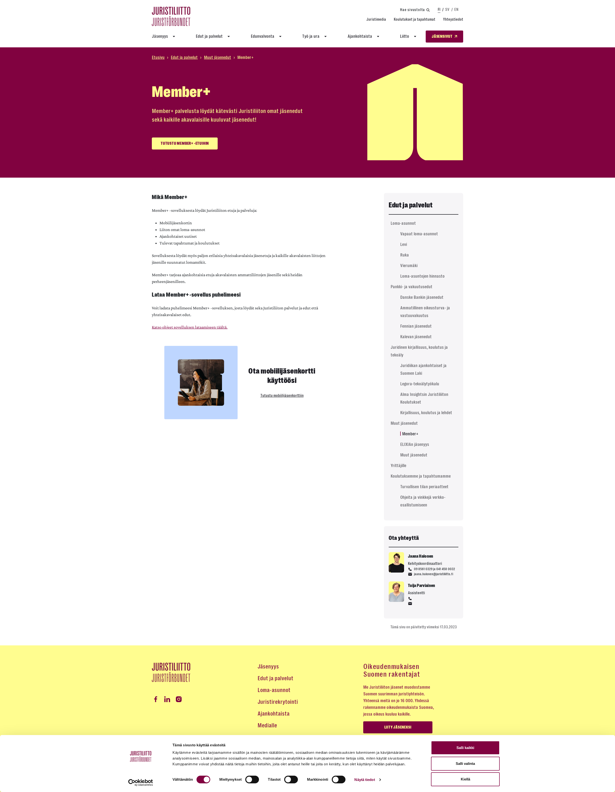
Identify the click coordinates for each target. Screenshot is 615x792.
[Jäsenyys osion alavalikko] (174, 36)
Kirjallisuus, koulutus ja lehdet (426, 412)
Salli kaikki (465, 748)
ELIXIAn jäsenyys (414, 444)
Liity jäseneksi (398, 727)
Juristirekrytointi (278, 701)
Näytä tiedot (364, 780)
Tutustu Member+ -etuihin (185, 143)
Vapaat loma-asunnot (419, 233)
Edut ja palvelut (209, 36)
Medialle (267, 725)
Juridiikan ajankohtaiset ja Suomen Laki (423, 369)
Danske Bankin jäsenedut (421, 297)
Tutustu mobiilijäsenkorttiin (282, 395)
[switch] (252, 779)
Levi (403, 244)
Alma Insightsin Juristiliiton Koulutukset (424, 398)
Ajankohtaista (360, 36)
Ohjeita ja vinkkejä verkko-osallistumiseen (422, 501)
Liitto (404, 36)
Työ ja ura (311, 36)
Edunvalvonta (262, 36)
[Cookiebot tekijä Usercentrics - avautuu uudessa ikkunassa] (141, 782)
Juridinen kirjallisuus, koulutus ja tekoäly (419, 351)
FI (439, 9)
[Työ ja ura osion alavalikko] (325, 36)
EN (456, 9)
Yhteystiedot (453, 19)
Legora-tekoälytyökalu (419, 383)
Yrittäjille (398, 465)
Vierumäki (409, 265)
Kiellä (465, 779)
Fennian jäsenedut (416, 326)
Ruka (404, 255)
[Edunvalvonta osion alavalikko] (280, 36)
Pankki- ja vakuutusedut (411, 286)
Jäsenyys (160, 36)
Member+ (410, 433)
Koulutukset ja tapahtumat (414, 19)
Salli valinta (465, 763)
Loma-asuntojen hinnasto (422, 276)
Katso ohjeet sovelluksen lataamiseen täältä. (190, 327)
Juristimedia (376, 19)
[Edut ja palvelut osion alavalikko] (229, 36)
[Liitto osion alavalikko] (415, 36)
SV (447, 9)
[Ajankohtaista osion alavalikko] (378, 36)
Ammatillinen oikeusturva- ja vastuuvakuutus (425, 312)
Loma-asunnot (403, 223)
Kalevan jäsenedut (416, 336)
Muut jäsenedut (217, 57)
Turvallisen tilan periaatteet (424, 486)
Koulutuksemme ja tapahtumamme (421, 476)
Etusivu (158, 57)
